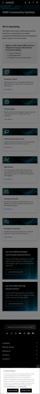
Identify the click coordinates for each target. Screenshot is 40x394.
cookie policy (22, 387)
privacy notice (11, 387)
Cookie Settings (12, 390)
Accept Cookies (26, 390)
